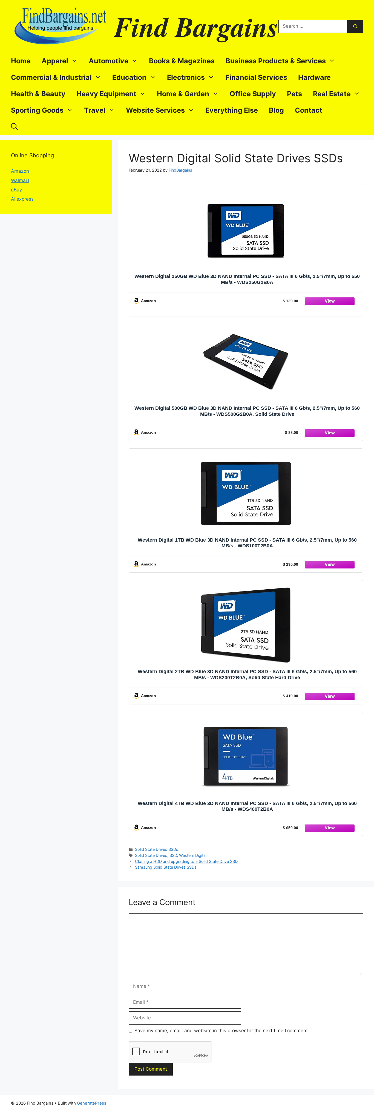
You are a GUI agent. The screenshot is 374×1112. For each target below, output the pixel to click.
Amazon (20, 171)
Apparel (55, 61)
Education (129, 77)
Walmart (20, 180)
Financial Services (256, 77)
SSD (173, 855)
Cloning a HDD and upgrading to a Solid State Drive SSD (186, 861)
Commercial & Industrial (51, 77)
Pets (294, 94)
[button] (14, 126)
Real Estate (332, 94)
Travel (94, 110)
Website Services (155, 110)
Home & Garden (183, 94)
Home (21, 61)
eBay (16, 189)
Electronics (186, 77)
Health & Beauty (38, 94)
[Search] (355, 26)
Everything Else (231, 110)
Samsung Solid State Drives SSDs (166, 867)
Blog (276, 110)
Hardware (314, 77)
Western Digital (192, 855)
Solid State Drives (151, 855)
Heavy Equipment (106, 94)
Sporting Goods (37, 110)
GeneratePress (91, 1103)
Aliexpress (22, 199)
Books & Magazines (182, 61)
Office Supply (253, 94)
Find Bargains (196, 26)
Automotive (108, 61)
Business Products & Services (276, 61)
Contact (308, 110)
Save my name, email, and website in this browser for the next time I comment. (221, 1030)
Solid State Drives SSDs (156, 849)
